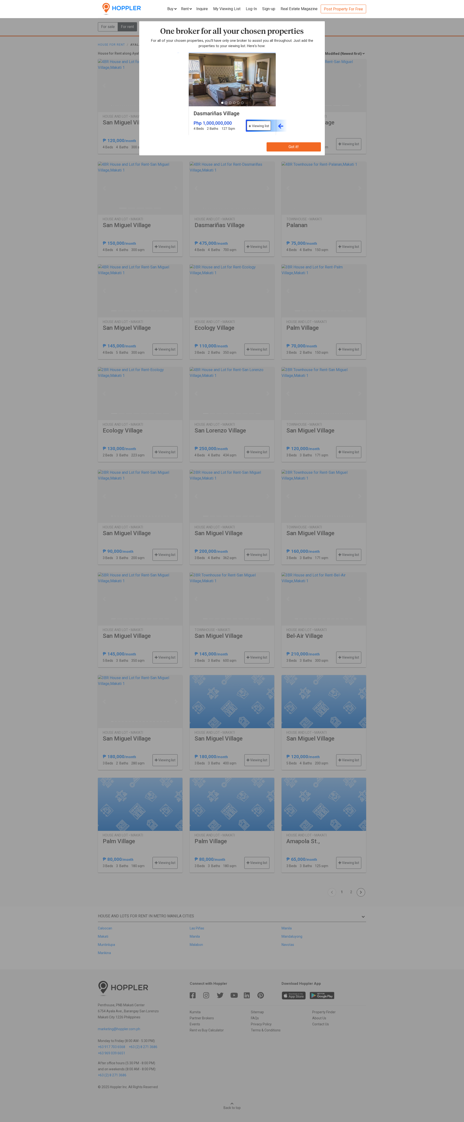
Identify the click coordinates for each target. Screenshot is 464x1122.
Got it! (294, 146)
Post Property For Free (343, 9)
